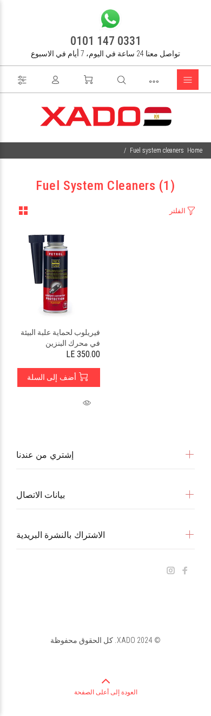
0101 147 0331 (105, 41)
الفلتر (177, 211)
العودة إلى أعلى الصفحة (105, 692)
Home (194, 150)
